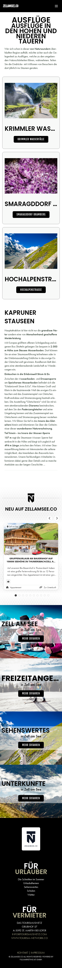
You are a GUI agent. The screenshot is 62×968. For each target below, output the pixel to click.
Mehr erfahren (31, 638)
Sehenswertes (31, 887)
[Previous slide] (49, 518)
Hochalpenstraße (31, 289)
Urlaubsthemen (31, 883)
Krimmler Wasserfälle (31, 139)
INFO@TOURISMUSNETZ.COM (29, 934)
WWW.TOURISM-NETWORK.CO (29, 938)
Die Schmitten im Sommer (31, 879)
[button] (55, 6)
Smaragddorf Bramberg (31, 214)
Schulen (31, 890)
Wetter (31, 894)
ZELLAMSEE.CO (10, 6)
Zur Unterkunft (50, 587)
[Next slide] (57, 518)
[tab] (24, 551)
